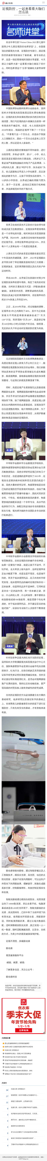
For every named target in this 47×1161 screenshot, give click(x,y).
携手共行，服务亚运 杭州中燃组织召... (24, 1120)
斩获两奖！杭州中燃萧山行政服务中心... (24, 1095)
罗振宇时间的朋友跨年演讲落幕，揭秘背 (18, 1060)
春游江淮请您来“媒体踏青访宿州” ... (23, 1138)
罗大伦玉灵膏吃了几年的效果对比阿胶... (24, 1132)
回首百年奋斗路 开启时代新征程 (16, 1057)
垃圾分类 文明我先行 (12, 1050)
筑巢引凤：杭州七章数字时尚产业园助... (24, 1107)
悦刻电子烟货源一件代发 (13, 1067)
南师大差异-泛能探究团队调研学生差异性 (19, 1047)
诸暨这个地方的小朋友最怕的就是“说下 (18, 1074)
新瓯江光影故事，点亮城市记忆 (21, 1101)
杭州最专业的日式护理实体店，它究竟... (24, 1113)
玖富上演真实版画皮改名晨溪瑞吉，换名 (18, 1070)
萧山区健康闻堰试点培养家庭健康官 (17, 1043)
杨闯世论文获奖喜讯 (18, 1126)
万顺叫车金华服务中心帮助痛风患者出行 (18, 1064)
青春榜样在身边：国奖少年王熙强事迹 (18, 1053)
